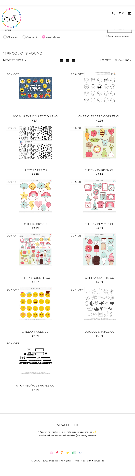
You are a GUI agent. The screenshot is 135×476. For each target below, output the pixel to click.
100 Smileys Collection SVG (35, 116)
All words (12, 37)
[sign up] (75, 453)
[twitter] (69, 453)
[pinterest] (63, 453)
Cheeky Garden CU (100, 170)
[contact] (82, 453)
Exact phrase (53, 37)
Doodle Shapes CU (100, 332)
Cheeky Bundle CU (35, 278)
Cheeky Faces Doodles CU (100, 116)
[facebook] (58, 453)
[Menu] (129, 13)
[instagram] (52, 453)
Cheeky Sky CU (35, 224)
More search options (118, 36)
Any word (32, 37)
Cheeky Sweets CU (99, 278)
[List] (67, 60)
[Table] (73, 60)
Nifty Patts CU (35, 170)
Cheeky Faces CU (35, 332)
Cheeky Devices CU (100, 224)
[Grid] (61, 60)
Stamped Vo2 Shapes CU (35, 386)
